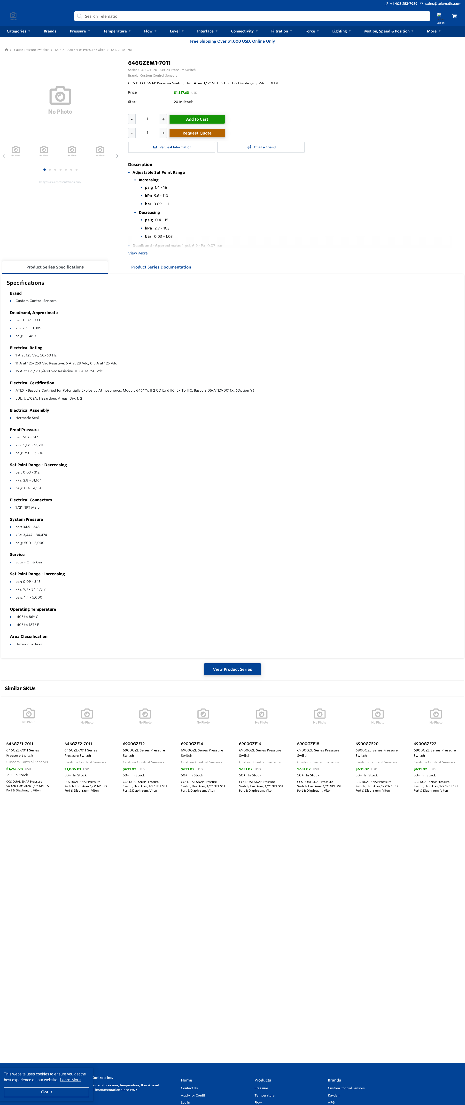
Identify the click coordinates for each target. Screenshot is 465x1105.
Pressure (261, 1088)
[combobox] (252, 16)
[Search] (78, 16)
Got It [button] (46, 1092)
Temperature (265, 1095)
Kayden (334, 1095)
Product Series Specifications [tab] (55, 267)
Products (263, 1080)
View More (138, 253)
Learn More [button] (70, 1080)
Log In (185, 1102)
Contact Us (189, 1088)
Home (186, 1080)
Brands (334, 1080)
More (432, 31)
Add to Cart (197, 119)
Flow (258, 1102)
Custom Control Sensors (36, 301)
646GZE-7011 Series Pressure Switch (168, 70)
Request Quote (197, 133)
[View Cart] (454, 16)
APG (331, 1102)
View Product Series (232, 669)
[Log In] (440, 16)
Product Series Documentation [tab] (161, 267)
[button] (18, 31)
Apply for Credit (193, 1095)
